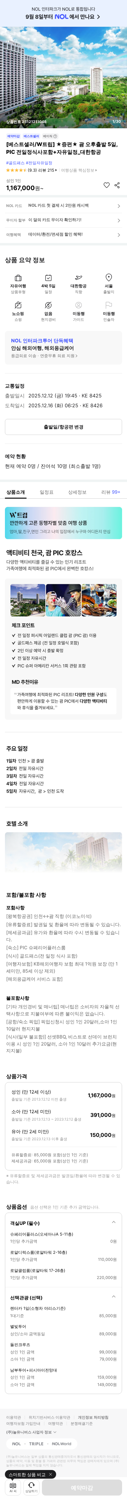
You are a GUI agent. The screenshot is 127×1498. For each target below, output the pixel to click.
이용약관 (13, 1417)
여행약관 (55, 1423)
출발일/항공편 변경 (64, 427)
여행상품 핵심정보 (77, 170)
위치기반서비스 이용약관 (49, 1417)
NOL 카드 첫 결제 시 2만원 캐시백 (58, 205)
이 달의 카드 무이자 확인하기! (54, 219)
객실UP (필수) (25, 1223)
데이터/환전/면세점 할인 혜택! (55, 234)
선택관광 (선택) (26, 1298)
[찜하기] (106, 185)
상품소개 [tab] (15, 492)
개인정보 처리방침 (93, 1417)
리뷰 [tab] (111, 492)
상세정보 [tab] (77, 492)
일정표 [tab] (47, 492)
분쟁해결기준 (82, 1423)
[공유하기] (117, 185)
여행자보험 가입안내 (23, 1423)
